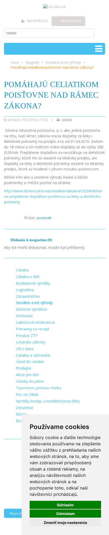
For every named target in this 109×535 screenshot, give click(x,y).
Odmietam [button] (65, 513)
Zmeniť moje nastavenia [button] (65, 522)
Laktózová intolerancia (35, 322)
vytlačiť (66, 120)
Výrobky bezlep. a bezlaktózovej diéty (48, 400)
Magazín (32, 62)
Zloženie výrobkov (31, 309)
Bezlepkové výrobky (33, 283)
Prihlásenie (71, 21)
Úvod (15, 62)
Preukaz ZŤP (27, 335)
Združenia (24, 407)
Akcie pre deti (27, 374)
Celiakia (22, 270)
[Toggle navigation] (98, 48)
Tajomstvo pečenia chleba (38, 387)
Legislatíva (25, 289)
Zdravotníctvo (28, 296)
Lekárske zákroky (31, 342)
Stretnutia (24, 315)
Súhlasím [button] (65, 505)
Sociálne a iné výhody (63, 62)
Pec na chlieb (27, 394)
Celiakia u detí (27, 276)
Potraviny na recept (32, 328)
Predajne (23, 368)
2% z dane (25, 348)
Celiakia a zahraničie (33, 355)
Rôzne (21, 414)
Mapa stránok (19, 513)
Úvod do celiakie (30, 361)
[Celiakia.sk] (54, 7)
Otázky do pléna (30, 381)
